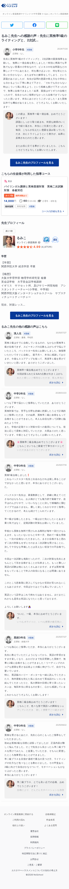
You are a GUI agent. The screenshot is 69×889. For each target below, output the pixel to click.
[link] (34, 196)
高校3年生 (20, 637)
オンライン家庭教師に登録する (18, 814)
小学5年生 (18, 49)
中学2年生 (20, 393)
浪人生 (18, 333)
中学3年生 (20, 465)
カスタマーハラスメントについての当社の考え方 (34, 870)
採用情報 (34, 837)
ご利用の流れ (18, 820)
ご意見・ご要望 (34, 865)
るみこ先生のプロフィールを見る (34, 162)
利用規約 (34, 842)
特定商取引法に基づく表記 (34, 853)
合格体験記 (50, 814)
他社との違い (18, 825)
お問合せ (34, 859)
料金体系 (50, 820)
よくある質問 (50, 825)
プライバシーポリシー (34, 848)
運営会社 (34, 831)
